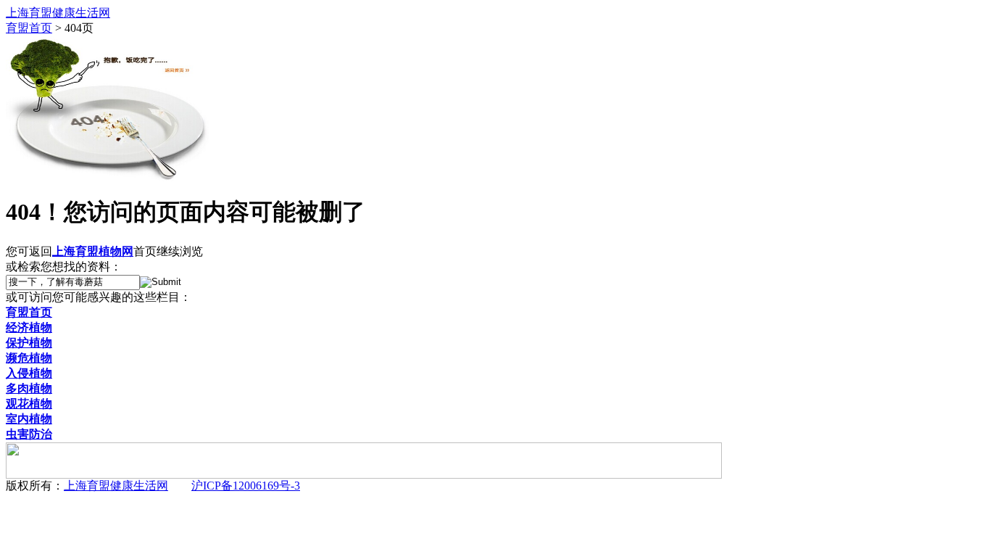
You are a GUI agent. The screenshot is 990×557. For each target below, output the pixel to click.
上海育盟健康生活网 (116, 485)
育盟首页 (29, 28)
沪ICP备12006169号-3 (245, 485)
